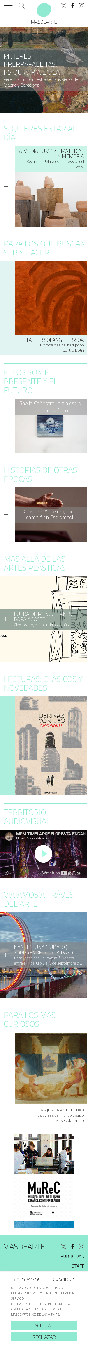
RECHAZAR (44, 1337)
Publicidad (72, 1256)
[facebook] (72, 5)
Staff (78, 1265)
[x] (63, 5)
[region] (44, 1309)
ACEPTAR (44, 1325)
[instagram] (81, 5)
